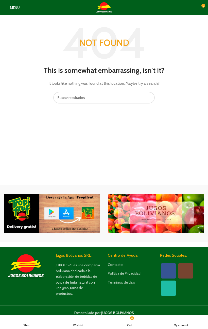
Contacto (115, 264)
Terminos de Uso (121, 282)
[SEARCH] (149, 97)
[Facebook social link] (168, 271)
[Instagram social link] (185, 271)
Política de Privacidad (124, 273)
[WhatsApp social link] (168, 288)
